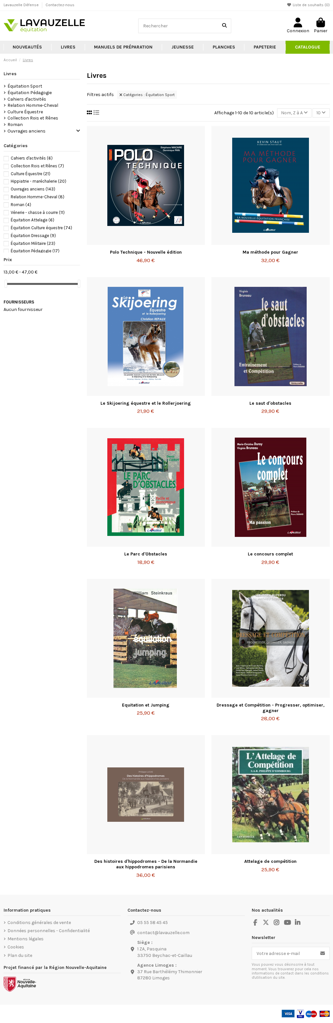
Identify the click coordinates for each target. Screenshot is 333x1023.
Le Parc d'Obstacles (145, 554)
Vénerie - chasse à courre (38, 212)
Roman (15, 124)
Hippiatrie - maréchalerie (38, 181)
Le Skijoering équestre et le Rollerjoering (145, 403)
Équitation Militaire (33, 243)
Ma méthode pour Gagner (270, 252)
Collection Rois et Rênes (32, 118)
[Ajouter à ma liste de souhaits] (136, 242)
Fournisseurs (19, 302)
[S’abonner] (322, 953)
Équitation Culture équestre (41, 227)
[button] (68, 47)
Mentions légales (25, 939)
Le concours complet (270, 554)
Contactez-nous (60, 5)
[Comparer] (145, 242)
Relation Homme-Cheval (32, 105)
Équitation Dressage (33, 235)
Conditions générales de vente (39, 922)
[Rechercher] (224, 26)
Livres (10, 74)
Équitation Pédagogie (29, 92)
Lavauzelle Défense (22, 5)
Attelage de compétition (270, 861)
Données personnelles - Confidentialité (48, 930)
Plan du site (19, 955)
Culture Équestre (25, 112)
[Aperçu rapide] (155, 242)
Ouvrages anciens (26, 131)
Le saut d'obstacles (270, 403)
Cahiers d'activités (26, 99)
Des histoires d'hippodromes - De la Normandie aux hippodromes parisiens (145, 864)
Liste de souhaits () (311, 5)
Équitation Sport (24, 86)
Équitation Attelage (32, 219)
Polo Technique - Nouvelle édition (146, 252)
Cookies (15, 947)
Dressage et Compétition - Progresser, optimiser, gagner (271, 707)
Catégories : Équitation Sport (148, 94)
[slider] (6, 284)
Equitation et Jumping (145, 705)
